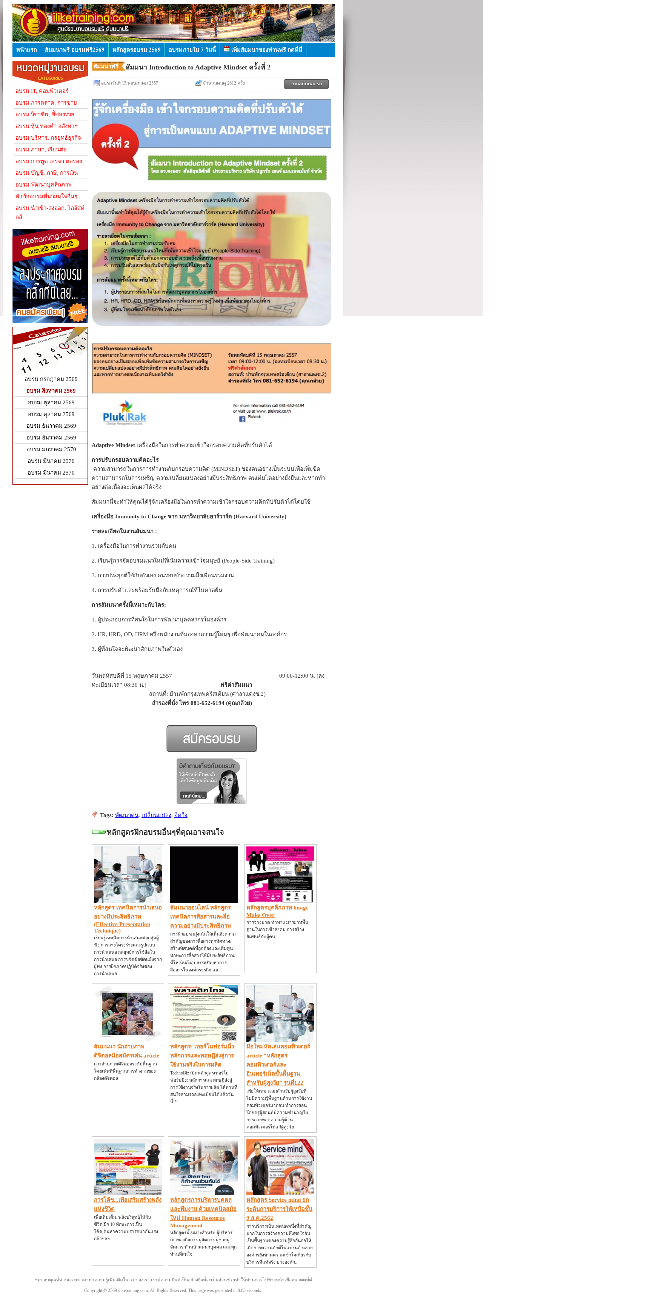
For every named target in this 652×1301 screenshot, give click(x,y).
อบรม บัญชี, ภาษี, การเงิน (46, 173)
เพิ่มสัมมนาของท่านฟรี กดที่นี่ (266, 49)
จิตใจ (181, 815)
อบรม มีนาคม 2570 (51, 461)
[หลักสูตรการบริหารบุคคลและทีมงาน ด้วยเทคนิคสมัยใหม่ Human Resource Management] (204, 1193)
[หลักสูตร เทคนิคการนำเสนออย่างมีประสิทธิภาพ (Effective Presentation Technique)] (128, 901)
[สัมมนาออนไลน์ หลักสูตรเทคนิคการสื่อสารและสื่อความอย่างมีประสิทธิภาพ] (204, 901)
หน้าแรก (26, 49)
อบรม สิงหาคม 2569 (51, 391)
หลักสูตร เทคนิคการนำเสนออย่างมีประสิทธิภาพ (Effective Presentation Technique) (128, 919)
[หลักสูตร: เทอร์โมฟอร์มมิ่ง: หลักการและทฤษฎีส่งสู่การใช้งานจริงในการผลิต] (204, 1040)
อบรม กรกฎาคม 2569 (51, 379)
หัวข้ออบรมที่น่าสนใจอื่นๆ (46, 196)
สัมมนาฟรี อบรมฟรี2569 (75, 49)
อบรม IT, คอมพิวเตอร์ (42, 91)
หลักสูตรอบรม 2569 (136, 49)
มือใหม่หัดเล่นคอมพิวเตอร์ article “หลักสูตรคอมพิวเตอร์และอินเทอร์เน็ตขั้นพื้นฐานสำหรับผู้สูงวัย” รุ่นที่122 (278, 1065)
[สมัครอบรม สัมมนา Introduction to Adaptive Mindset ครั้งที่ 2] (306, 84)
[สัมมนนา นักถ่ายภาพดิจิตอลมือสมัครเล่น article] (128, 1040)
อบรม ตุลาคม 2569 (51, 402)
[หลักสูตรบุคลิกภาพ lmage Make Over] (280, 901)
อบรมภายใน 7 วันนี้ (192, 49)
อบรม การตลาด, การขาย (46, 103)
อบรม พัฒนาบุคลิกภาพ (43, 185)
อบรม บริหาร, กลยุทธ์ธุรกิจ (48, 138)
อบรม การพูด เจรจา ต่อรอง (48, 161)
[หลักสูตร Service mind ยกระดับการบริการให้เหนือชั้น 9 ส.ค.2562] (280, 1193)
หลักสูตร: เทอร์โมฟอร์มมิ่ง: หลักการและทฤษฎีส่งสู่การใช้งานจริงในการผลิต (203, 1056)
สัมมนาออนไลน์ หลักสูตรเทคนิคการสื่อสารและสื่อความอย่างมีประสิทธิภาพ (200, 917)
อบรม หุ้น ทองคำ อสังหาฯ (46, 126)
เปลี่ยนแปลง (156, 815)
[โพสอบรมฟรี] (50, 321)
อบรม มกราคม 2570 (51, 449)
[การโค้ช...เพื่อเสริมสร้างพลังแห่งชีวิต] (128, 1193)
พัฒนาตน (126, 815)
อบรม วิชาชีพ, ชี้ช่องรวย (44, 114)
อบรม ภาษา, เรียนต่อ (41, 149)
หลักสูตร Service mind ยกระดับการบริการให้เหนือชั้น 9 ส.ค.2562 (279, 1209)
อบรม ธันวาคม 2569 (51, 426)
